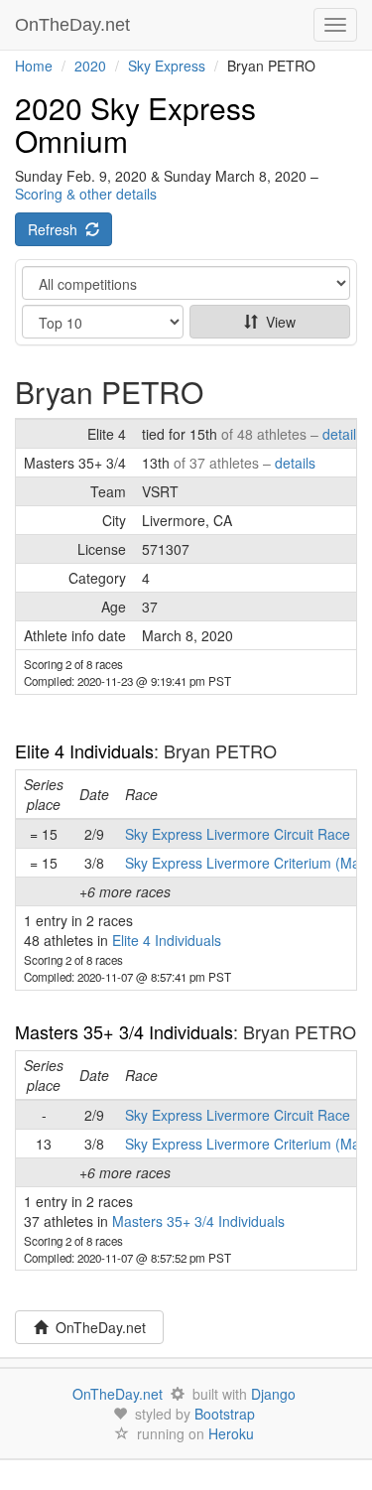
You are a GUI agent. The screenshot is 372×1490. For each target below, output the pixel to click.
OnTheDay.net (75, 25)
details (342, 434)
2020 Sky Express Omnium (135, 124)
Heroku (231, 1433)
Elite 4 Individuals (84, 750)
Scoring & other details (86, 193)
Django (273, 1394)
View (277, 322)
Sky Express (166, 65)
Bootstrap (224, 1413)
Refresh (56, 229)
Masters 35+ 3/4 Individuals (124, 1031)
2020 (90, 65)
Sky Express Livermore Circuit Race (237, 834)
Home (34, 65)
